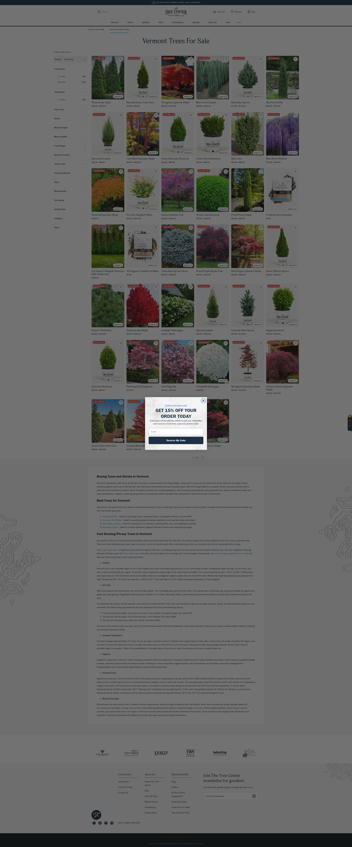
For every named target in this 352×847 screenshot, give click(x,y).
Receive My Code (176, 440)
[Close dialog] (203, 400)
